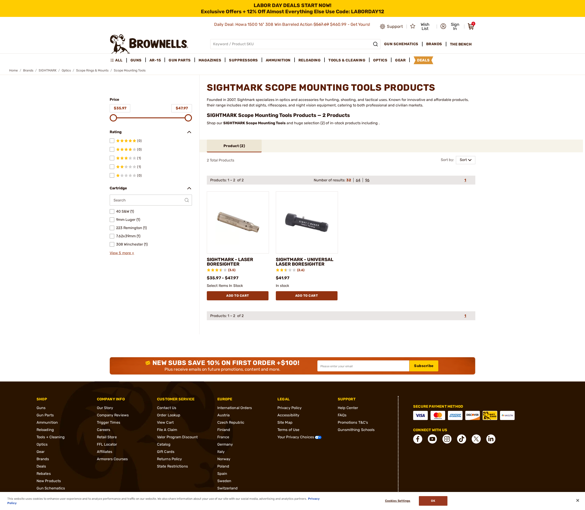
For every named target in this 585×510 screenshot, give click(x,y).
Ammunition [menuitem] (278, 60)
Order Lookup (168, 415)
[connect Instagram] (447, 439)
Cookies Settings (397, 501)
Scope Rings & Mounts (92, 70)
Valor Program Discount (177, 437)
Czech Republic (230, 422)
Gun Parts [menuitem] (180, 60)
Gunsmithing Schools (356, 430)
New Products (49, 481)
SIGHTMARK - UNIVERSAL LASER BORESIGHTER (304, 261)
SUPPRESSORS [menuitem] (243, 60)
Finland (223, 430)
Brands (28, 70)
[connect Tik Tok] (461, 439)
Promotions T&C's (353, 422)
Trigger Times (108, 422)
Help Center (348, 408)
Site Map (284, 422)
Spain (222, 473)
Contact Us (166, 408)
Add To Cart (237, 296)
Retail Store (107, 437)
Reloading (45, 430)
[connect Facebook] (417, 439)
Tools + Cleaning (51, 437)
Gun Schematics (51, 488)
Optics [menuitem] (380, 60)
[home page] (149, 44)
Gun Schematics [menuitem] (401, 44)
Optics (66, 70)
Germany (225, 444)
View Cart (165, 422)
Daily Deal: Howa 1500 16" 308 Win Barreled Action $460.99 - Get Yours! (292, 24)
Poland (223, 466)
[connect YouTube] (432, 439)
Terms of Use (288, 430)
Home (13, 70)
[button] (450, 26)
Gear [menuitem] (400, 60)
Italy (221, 451)
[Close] (578, 500)
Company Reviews (113, 415)
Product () (234, 146)
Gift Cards (165, 451)
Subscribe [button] (424, 366)
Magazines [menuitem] (210, 60)
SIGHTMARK (47, 70)
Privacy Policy (289, 408)
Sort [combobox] (463, 160)
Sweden (224, 481)
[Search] (375, 44)
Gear (41, 451)
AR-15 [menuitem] (155, 60)
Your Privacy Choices (296, 437)
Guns (41, 408)
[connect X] (476, 439)
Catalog (163, 444)
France (223, 437)
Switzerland (227, 488)
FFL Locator (107, 444)
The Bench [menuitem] (461, 44)
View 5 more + (122, 253)
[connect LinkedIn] (490, 439)
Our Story (105, 408)
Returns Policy (169, 459)
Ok (433, 501)
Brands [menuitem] (434, 44)
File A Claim (167, 430)
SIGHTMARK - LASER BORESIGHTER (230, 261)
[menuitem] (118, 60)
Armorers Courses (112, 459)
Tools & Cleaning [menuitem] (346, 60)
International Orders (234, 408)
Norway (224, 459)
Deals (41, 466)
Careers (103, 430)
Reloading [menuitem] (309, 60)
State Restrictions (172, 466)
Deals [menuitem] (423, 60)
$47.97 (182, 108)
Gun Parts (45, 415)
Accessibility (288, 415)
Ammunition (47, 422)
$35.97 (120, 108)
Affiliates (104, 451)
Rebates (44, 473)
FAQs (342, 415)
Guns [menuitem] (136, 60)
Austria (223, 415)
